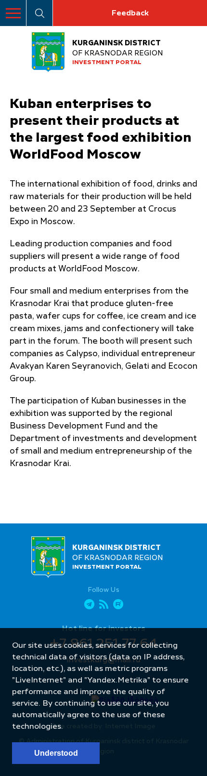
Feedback (130, 13)
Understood (56, 753)
